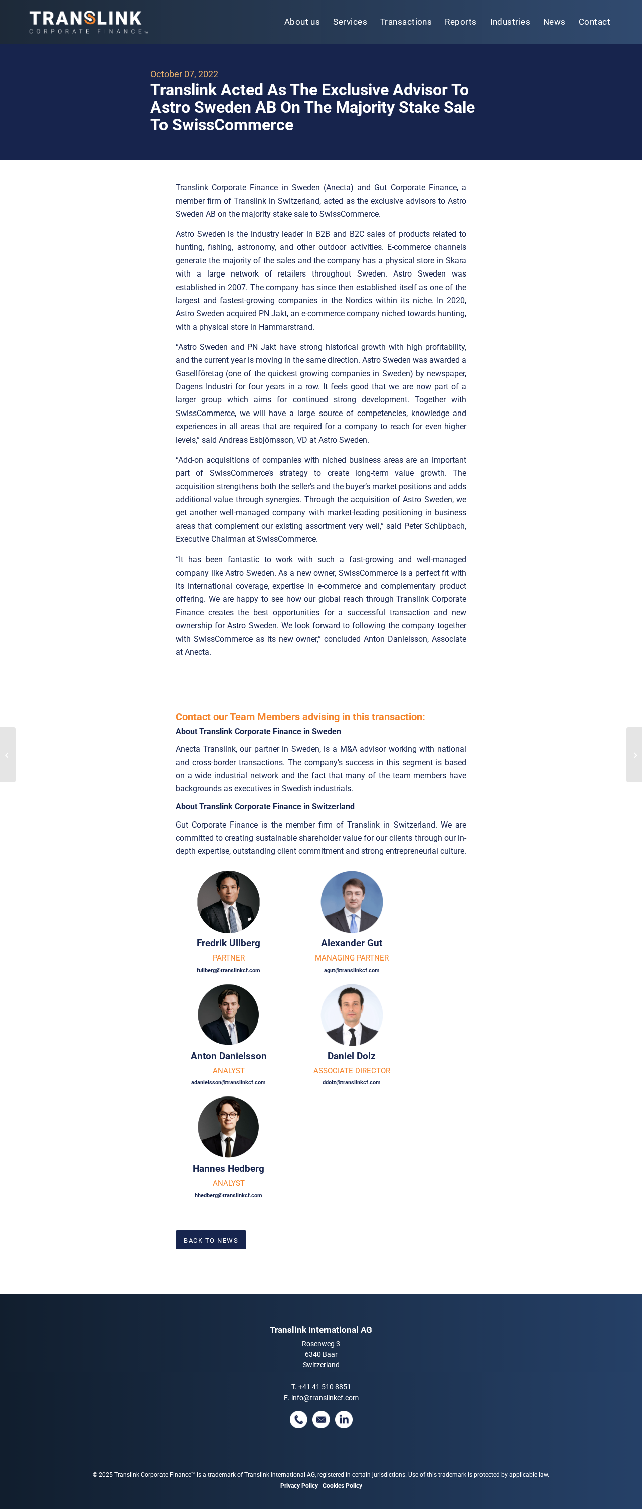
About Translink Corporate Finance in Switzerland (265, 806)
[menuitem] (302, 22)
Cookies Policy (342, 1485)
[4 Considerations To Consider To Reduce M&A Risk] (634, 754)
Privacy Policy (299, 1485)
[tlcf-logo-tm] (87, 22)
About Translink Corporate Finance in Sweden (258, 731)
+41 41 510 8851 (324, 1387)
